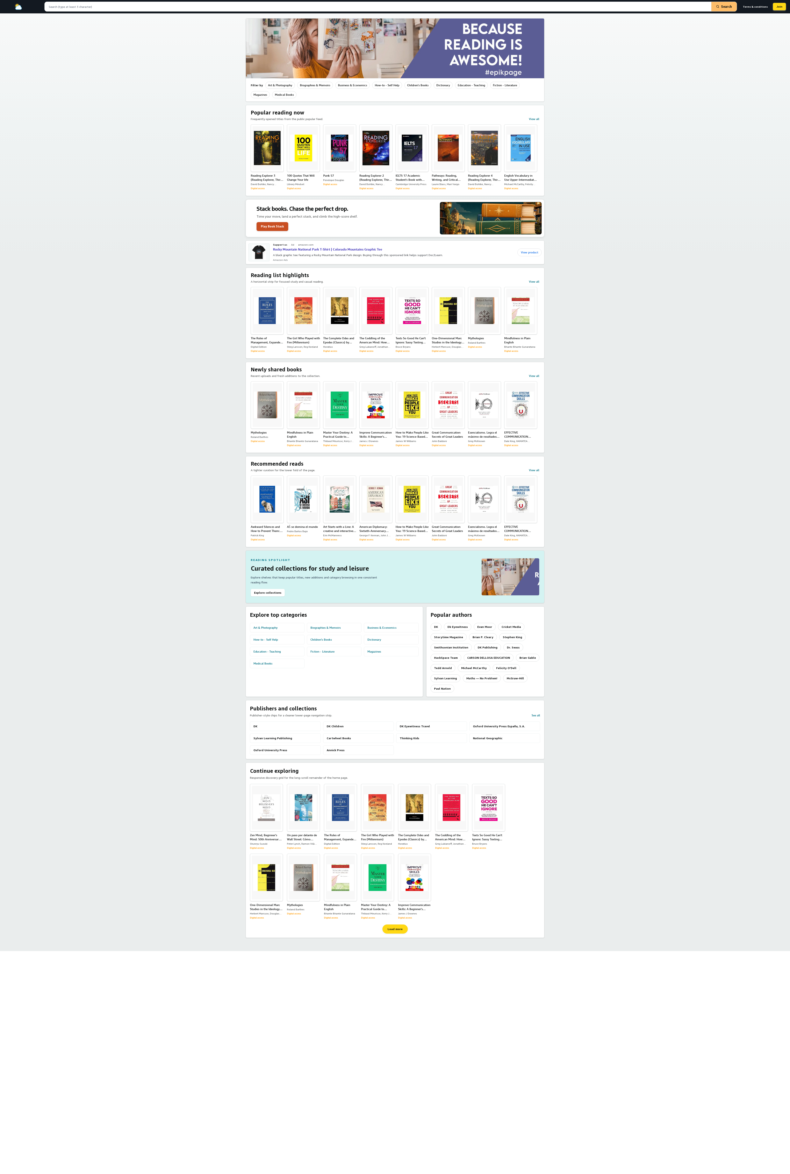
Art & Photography (280, 85)
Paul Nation (442, 688)
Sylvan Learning (445, 678)
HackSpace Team (446, 657)
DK (436, 626)
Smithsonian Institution (451, 647)
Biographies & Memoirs (315, 85)
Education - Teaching (471, 85)
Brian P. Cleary (483, 637)
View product (529, 252)
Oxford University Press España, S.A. (499, 726)
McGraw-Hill (515, 678)
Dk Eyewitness (457, 626)
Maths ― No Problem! (481, 678)
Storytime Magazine (448, 637)
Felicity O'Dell (506, 668)
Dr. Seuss (513, 647)
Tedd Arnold (443, 668)
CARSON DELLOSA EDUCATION (488, 657)
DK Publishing (487, 647)
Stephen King (512, 637)
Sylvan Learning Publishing (272, 738)
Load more (395, 929)
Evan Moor (484, 626)
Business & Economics (352, 85)
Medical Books (284, 95)
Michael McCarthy (474, 668)
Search (726, 7)
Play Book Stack (272, 226)
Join (779, 6)
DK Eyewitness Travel (415, 726)
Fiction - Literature (505, 85)
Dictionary (443, 85)
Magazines (260, 95)
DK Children (335, 726)
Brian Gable (527, 657)
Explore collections (267, 592)
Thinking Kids (409, 738)
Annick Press (336, 750)
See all (536, 715)
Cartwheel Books (339, 738)
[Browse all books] (395, 48)
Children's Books (418, 85)
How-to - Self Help (387, 85)
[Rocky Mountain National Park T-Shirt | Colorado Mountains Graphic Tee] (259, 252)
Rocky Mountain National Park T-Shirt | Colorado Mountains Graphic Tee (327, 249)
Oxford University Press (270, 750)
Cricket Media (511, 626)
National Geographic (487, 738)
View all (534, 119)
